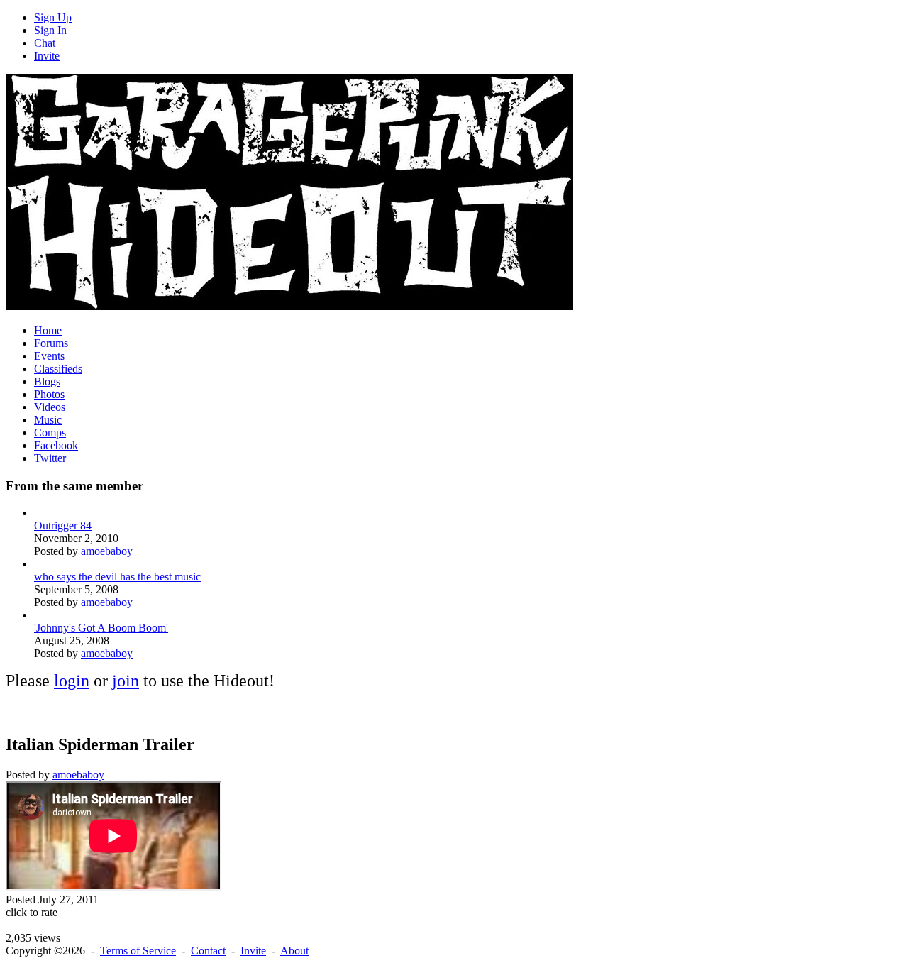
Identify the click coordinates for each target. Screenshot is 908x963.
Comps (50, 433)
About (294, 951)
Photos (49, 394)
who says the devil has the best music (117, 577)
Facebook (56, 445)
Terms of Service (138, 951)
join (125, 680)
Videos (49, 407)
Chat (44, 43)
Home (48, 330)
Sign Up (53, 17)
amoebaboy (107, 551)
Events (49, 356)
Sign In (50, 30)
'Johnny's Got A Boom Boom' (101, 628)
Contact (208, 951)
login (71, 680)
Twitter (50, 458)
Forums (51, 343)
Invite (47, 56)
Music (48, 420)
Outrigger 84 (63, 525)
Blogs (47, 381)
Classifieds (58, 369)
